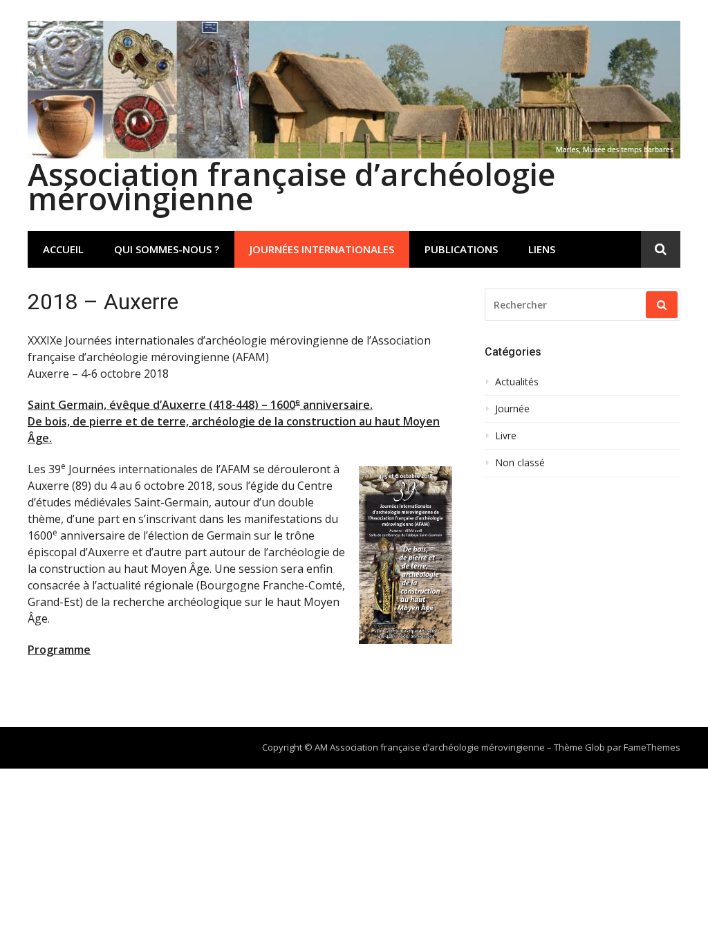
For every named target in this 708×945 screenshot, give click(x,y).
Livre (505, 436)
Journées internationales (322, 249)
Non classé (520, 463)
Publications (461, 249)
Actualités (517, 382)
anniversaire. (336, 404)
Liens (541, 249)
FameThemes (652, 747)
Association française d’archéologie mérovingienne (291, 186)
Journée (512, 409)
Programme (59, 649)
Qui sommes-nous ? (166, 249)
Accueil (63, 249)
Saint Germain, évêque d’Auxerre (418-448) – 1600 (161, 404)
